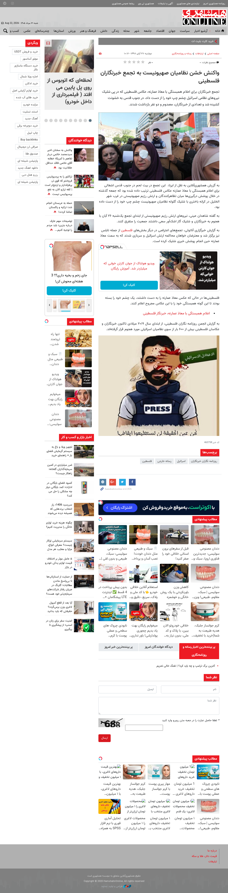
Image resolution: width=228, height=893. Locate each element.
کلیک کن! (129, 285)
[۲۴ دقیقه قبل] (69, 56)
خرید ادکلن (31, 83)
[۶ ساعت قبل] (84, 181)
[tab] (199, 651)
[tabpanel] (69, 75)
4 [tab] (75, 120)
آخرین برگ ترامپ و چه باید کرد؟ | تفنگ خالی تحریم (186, 666)
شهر (136, 31)
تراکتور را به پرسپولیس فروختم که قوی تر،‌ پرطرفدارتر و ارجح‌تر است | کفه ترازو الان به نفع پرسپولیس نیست (58, 186)
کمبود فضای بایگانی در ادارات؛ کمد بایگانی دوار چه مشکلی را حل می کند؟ (59, 489)
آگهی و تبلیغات (165, 4)
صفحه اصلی (213, 54)
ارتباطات (199, 54)
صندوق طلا (31, 154)
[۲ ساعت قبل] (84, 451)
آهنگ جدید (31, 118)
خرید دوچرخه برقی (27, 126)
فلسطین (126, 230)
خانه (217, 31)
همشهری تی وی (146, 4)
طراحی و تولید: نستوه (112, 886)
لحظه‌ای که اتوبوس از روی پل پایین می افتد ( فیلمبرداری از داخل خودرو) (69, 91)
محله (126, 31)
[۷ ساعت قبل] (84, 226)
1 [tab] (90, 120)
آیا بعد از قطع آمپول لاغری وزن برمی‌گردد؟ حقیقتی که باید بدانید (59, 607)
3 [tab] (80, 120)
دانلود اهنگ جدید (28, 168)
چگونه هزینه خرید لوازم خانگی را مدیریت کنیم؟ (59, 525)
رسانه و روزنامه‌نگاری (181, 54)
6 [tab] (65, 120)
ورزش (71, 31)
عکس (27, 31)
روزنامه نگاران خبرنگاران (204, 461)
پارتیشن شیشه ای (28, 161)
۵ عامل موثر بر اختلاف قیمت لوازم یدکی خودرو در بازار (58, 563)
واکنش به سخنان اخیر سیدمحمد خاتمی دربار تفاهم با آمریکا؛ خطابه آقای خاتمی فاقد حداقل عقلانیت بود (59, 159)
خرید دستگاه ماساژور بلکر (26, 68)
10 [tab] (46, 120)
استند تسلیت (30, 112)
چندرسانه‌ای (42, 31)
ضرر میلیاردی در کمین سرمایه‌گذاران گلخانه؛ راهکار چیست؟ (59, 469)
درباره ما (212, 851)
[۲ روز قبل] (84, 607)
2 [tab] (85, 120)
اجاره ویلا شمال (29, 76)
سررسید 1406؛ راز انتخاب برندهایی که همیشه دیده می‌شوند (60, 509)
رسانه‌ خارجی (164, 461)
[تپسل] (102, 247)
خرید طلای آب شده (27, 97)
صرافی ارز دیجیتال (27, 147)
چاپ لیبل (32, 133)
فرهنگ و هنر (88, 31)
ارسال (104, 738)
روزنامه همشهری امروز (214, 4)
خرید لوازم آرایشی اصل (25, 90)
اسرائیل (181, 461)
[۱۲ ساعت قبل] (84, 155)
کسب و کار (12, 31)
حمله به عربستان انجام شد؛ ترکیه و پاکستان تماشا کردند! (59, 207)
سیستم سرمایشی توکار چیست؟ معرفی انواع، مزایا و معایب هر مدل (59, 545)
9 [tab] (51, 120)
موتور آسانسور (30, 59)
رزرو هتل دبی (30, 175)
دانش (103, 31)
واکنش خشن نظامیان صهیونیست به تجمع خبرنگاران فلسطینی (159, 77)
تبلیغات (212, 861)
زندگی (115, 31)
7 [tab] (60, 120)
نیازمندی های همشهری (188, 4)
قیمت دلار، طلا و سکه (204, 856)
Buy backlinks (29, 140)
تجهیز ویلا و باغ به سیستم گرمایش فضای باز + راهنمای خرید (59, 451)
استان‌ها (59, 31)
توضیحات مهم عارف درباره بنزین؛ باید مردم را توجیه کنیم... (59, 225)
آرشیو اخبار (200, 31)
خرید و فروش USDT (26, 52)
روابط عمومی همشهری (123, 4)
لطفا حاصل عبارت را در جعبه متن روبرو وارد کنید (190, 720)
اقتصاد (160, 31)
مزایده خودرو (30, 104)
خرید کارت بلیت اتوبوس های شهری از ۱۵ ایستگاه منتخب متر (179, 41)
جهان (172, 31)
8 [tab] (56, 120)
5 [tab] (70, 120)
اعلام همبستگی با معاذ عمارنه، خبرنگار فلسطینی (176, 313)
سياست (185, 31)
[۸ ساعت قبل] (84, 581)
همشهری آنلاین (202, 17)
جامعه (148, 31)
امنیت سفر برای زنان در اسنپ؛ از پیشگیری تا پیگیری (59, 625)
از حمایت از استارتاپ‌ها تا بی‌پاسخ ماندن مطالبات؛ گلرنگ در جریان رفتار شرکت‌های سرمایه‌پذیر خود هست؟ (59, 585)
